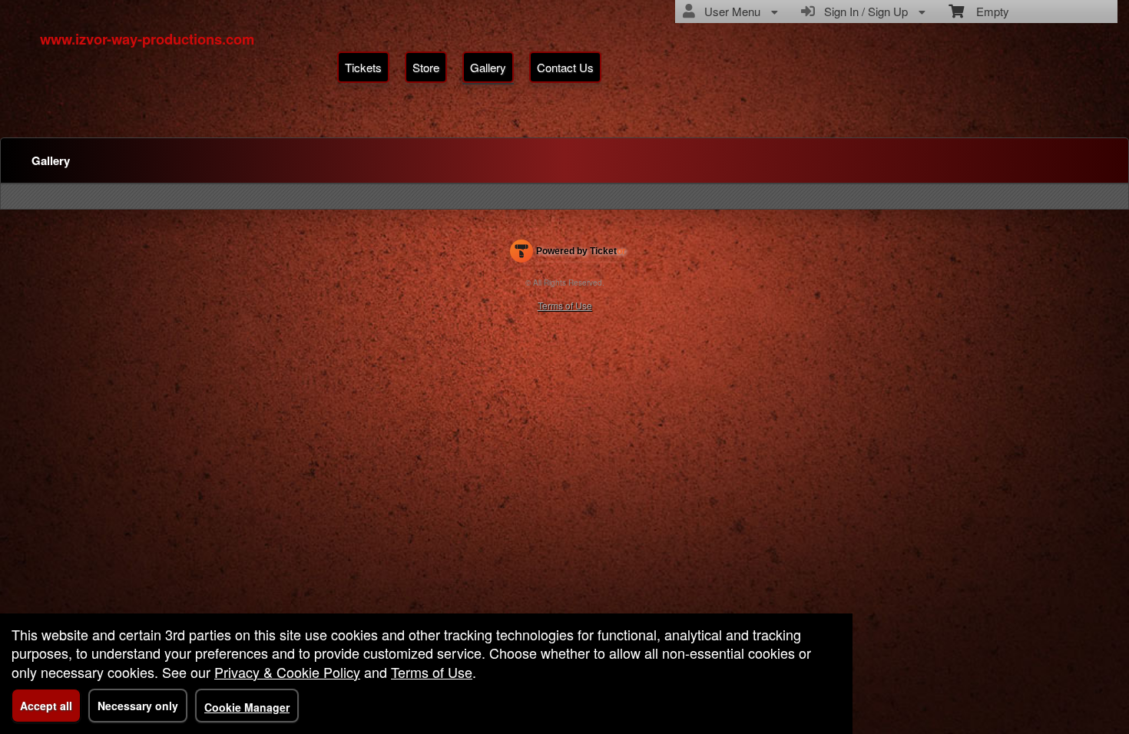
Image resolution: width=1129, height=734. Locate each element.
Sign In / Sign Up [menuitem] (863, 11)
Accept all (46, 705)
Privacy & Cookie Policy (287, 672)
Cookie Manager (247, 707)
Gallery (488, 67)
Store (425, 67)
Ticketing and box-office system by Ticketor (568, 254)
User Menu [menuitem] (729, 11)
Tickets (363, 67)
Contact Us (565, 67)
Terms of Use (565, 305)
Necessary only (138, 705)
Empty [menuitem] (986, 11)
